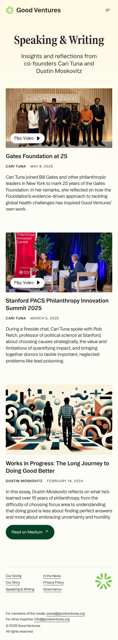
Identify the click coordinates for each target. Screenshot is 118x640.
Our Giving (13, 576)
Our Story (13, 582)
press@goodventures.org (66, 613)
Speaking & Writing (20, 589)
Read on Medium (27, 532)
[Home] (33, 10)
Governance (52, 589)
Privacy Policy (53, 582)
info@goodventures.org (52, 619)
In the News (52, 576)
